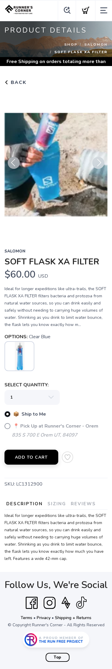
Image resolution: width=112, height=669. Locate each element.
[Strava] (66, 603)
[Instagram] (50, 603)
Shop (70, 44)
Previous (14, 163)
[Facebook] (32, 603)
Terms (26, 618)
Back (18, 82)
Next (98, 163)
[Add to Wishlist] (67, 457)
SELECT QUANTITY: (26, 385)
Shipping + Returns (73, 618)
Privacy (43, 618)
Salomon (96, 44)
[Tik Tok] (81, 603)
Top (57, 657)
